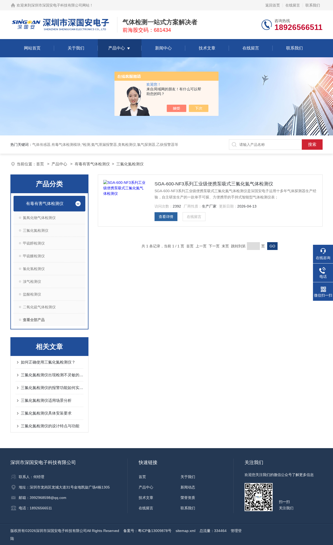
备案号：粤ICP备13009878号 (147, 531)
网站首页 (32, 48)
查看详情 (166, 217)
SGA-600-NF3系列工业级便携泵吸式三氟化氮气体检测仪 (214, 183)
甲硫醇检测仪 (34, 243)
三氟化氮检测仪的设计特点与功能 (50, 426)
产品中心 (116, 48)
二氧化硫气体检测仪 (39, 307)
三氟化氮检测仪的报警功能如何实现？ (52, 387)
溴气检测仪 (32, 281)
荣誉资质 (188, 498)
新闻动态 (188, 487)
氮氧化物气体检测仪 (39, 218)
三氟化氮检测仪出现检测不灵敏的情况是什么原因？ (52, 375)
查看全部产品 (34, 320)
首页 (40, 164)
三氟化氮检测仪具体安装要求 (46, 413)
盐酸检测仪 (32, 294)
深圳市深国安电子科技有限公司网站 (60, 5)
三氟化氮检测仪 (130, 164)
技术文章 (207, 48)
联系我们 (312, 5)
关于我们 (76, 48)
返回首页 (272, 5)
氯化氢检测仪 (34, 269)
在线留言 (292, 5)
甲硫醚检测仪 (34, 256)
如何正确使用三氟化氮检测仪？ (48, 362)
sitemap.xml (185, 531)
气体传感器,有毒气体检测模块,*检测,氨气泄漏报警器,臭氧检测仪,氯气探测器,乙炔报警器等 (105, 144)
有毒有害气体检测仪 (92, 164)
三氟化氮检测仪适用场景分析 (46, 400)
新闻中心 (163, 48)
